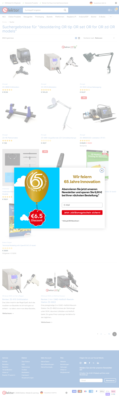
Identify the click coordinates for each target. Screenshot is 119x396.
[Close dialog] (102, 170)
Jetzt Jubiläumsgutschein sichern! (82, 212)
